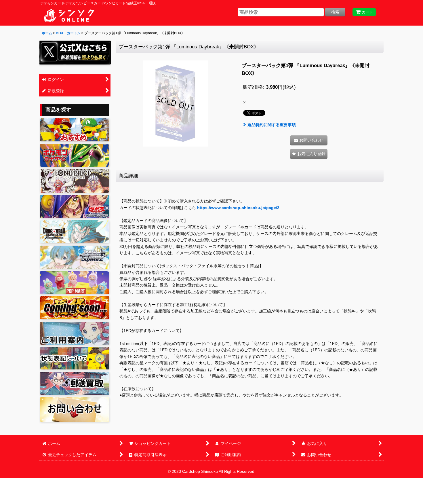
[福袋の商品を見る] (74, 307)
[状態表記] (74, 358)
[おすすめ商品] (74, 129)
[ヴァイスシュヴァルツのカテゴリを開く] (74, 257)
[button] (308, 154)
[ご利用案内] (74, 333)
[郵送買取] (74, 383)
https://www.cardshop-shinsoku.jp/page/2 (238, 207)
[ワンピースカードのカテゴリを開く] (74, 181)
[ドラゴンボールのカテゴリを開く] (74, 231)
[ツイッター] (75, 53)
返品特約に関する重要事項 (271, 124)
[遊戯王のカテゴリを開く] (74, 206)
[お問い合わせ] (74, 409)
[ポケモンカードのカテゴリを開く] (74, 155)
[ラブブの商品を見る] (74, 282)
